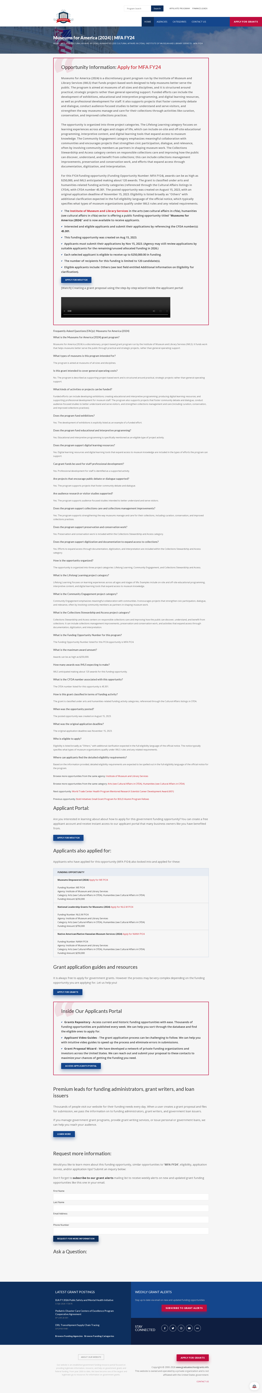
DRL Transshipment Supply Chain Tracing (77, 1325)
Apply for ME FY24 (98, 879)
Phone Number (61, 1224)
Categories (179, 21)
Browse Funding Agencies (69, 1336)
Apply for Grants (246, 21)
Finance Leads (199, 8)
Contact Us (199, 21)
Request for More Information (75, 1238)
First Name (58, 1190)
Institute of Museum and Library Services (169, 43)
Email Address (60, 1213)
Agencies (162, 21)
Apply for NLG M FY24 (122, 906)
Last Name (58, 1202)
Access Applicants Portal (81, 1066)
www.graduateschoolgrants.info (192, 1367)
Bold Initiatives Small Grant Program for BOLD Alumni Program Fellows (112, 799)
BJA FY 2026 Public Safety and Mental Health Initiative (84, 1300)
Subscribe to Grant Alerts (184, 1308)
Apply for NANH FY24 (134, 933)
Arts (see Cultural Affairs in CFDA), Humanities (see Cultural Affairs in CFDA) (103, 43)
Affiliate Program (179, 8)
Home (147, 21)
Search (157, 8)
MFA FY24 (198, 43)
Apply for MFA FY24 (139, 67)
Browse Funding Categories (99, 1336)
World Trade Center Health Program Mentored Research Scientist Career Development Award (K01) (123, 791)
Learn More (64, 1134)
